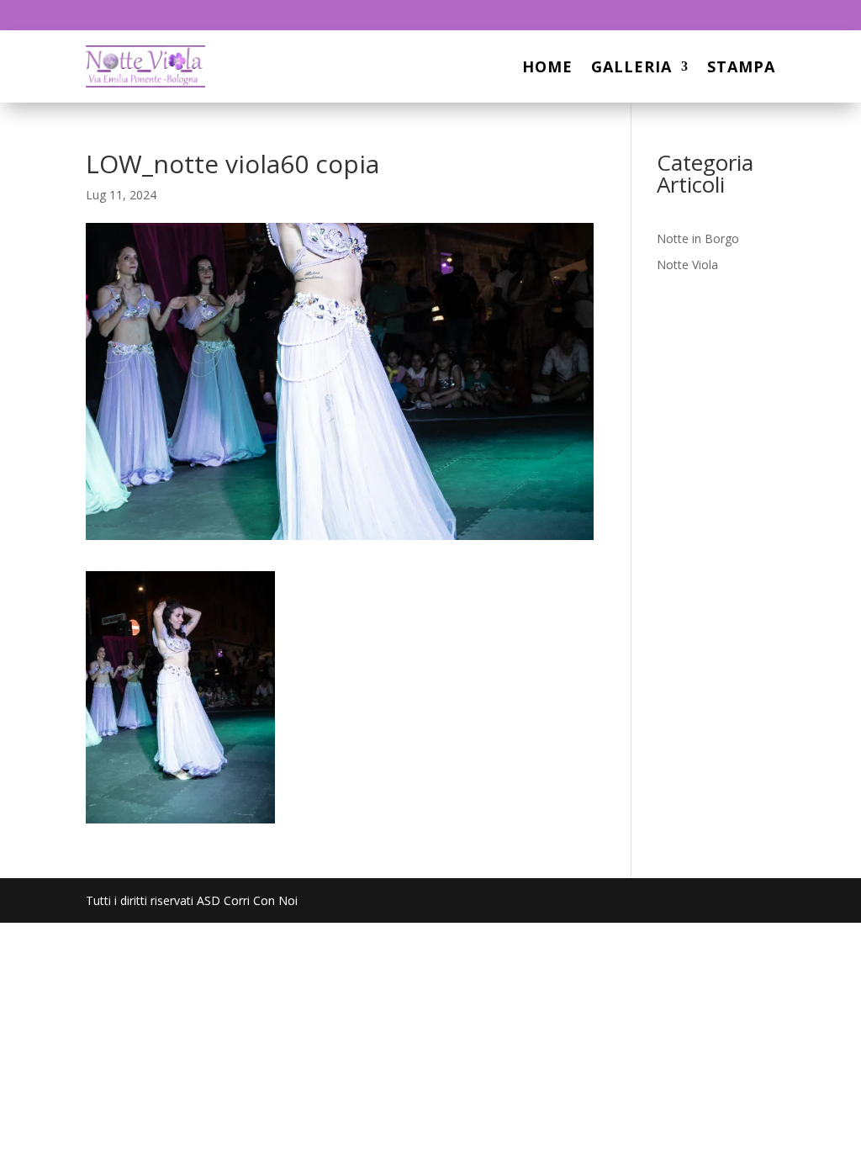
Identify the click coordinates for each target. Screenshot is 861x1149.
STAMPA (741, 66)
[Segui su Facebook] (728, 15)
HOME (547, 66)
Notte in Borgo (698, 238)
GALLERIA (631, 66)
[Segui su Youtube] (761, 15)
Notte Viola (687, 265)
